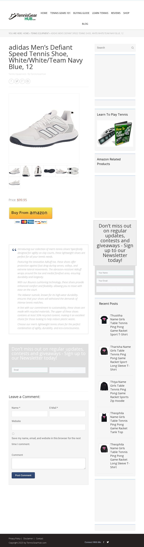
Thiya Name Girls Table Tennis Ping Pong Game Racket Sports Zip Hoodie (119, 391)
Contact (39, 538)
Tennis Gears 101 (60, 13)
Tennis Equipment (17, 74)
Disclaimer (28, 538)
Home (44, 13)
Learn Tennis (100, 13)
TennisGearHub (38, 74)
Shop (126, 13)
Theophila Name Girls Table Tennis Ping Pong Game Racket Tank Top (119, 422)
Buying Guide (81, 13)
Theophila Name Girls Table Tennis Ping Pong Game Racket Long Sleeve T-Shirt (120, 455)
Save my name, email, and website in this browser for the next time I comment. (46, 441)
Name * (16, 407)
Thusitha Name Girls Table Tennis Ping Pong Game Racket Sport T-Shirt (119, 325)
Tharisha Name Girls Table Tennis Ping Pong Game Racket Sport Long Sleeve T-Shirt (120, 358)
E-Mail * (53, 407)
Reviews (116, 13)
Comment (17, 454)
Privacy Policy (14, 538)
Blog (85, 23)
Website (16, 421)
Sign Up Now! (115, 289)
